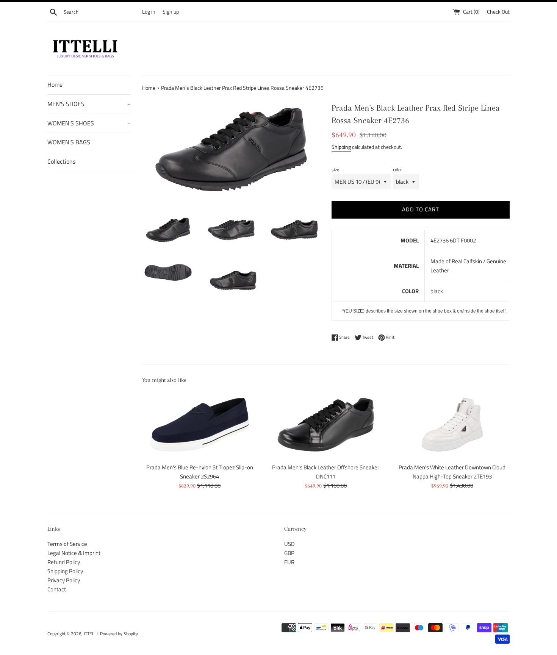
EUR (289, 562)
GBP (289, 553)
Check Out (498, 12)
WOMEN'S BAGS (68, 142)
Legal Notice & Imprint (73, 553)
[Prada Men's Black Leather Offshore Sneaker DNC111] (325, 424)
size (335, 169)
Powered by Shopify (119, 633)
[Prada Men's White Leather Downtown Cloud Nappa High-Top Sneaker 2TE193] (452, 424)
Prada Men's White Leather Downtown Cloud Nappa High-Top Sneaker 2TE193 (452, 472)
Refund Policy (63, 562)
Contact (56, 589)
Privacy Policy (63, 580)
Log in (148, 12)
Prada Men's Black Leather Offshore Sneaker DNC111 (325, 472)
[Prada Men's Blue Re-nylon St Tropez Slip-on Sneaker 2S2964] (199, 424)
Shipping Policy (65, 571)
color (397, 169)
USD (289, 543)
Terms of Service (67, 543)
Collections (61, 161)
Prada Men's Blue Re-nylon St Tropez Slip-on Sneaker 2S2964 (199, 472)
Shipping (341, 147)
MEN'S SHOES (89, 103)
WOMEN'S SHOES (89, 123)
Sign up (171, 12)
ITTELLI (91, 633)
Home (55, 84)
